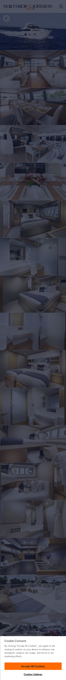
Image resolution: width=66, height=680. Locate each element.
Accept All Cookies (33, 666)
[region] (33, 658)
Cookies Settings (33, 674)
